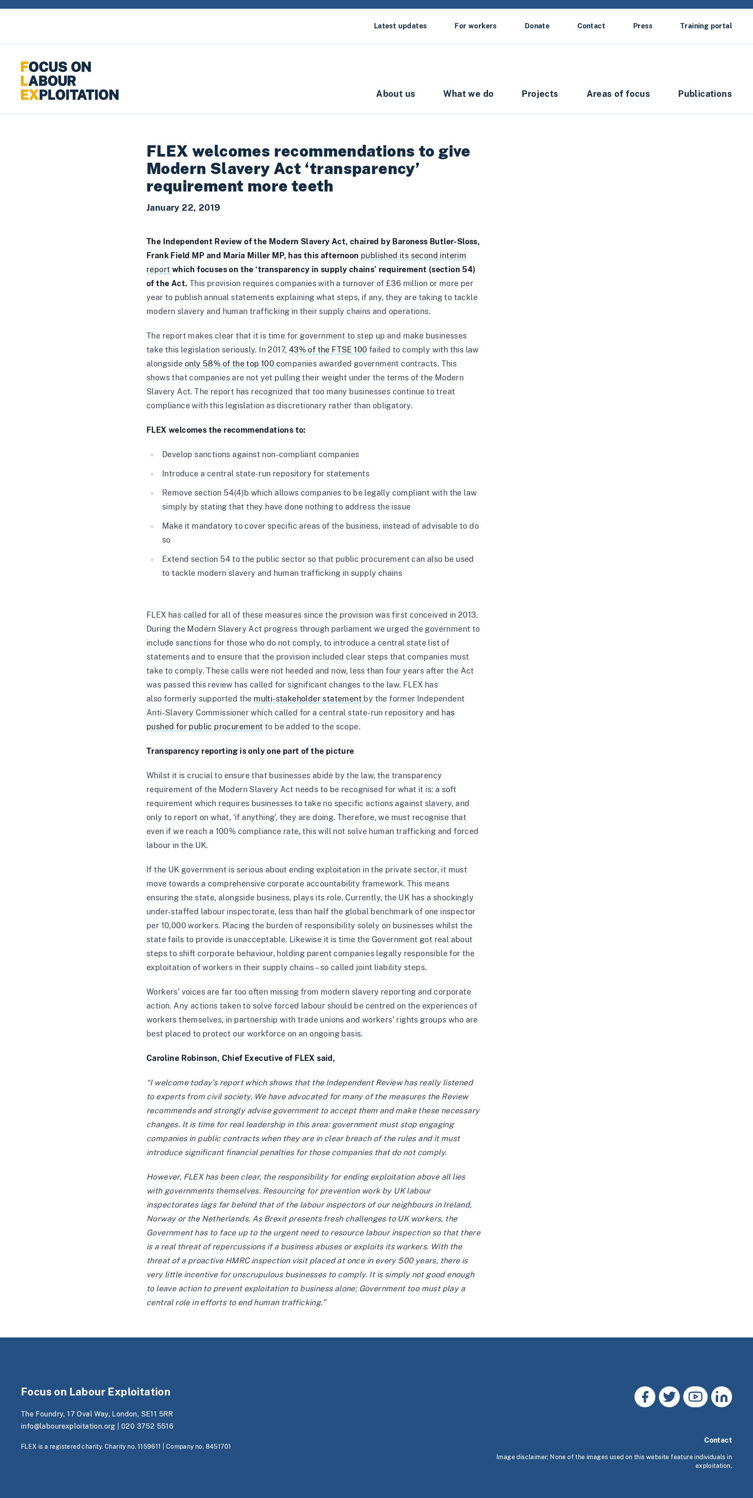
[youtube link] (695, 1396)
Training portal (706, 26)
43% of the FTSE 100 (328, 349)
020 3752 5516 (147, 1426)
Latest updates (400, 26)
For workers (475, 26)
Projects (540, 94)
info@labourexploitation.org (68, 1426)
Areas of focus (619, 94)
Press (642, 26)
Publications (705, 94)
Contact (591, 26)
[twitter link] (669, 1396)
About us (395, 94)
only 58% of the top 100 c (232, 363)
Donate (537, 26)
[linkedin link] (721, 1396)
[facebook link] (644, 1396)
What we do (468, 94)
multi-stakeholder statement (308, 698)
